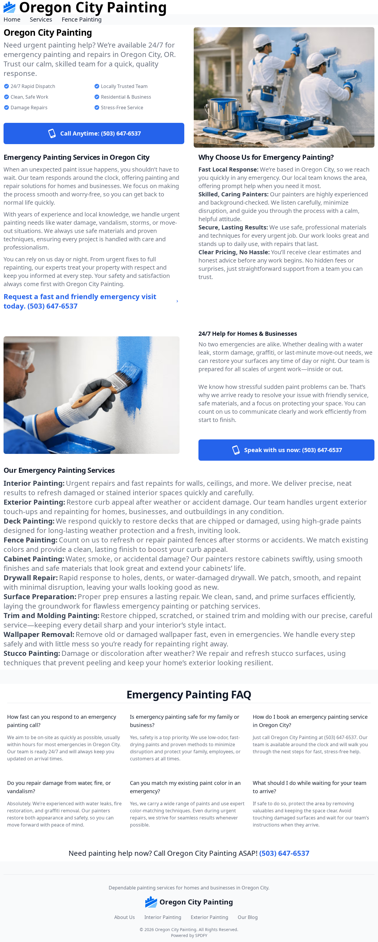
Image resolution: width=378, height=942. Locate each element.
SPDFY (201, 935)
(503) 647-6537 (284, 853)
